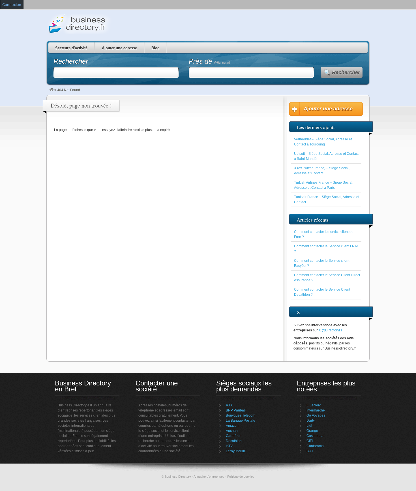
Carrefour (233, 436)
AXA (229, 405)
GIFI (309, 441)
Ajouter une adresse (119, 48)
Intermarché (315, 410)
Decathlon (234, 441)
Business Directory (103, 24)
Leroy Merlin (235, 451)
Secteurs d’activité (71, 48)
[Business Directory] (51, 90)
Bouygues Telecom (240, 415)
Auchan (232, 431)
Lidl (309, 426)
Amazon (232, 426)
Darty (310, 421)
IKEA (229, 446)
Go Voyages (315, 415)
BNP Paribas (236, 410)
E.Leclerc (313, 405)
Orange (312, 431)
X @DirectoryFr (330, 330)
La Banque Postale (240, 421)
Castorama (314, 436)
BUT (309, 451)
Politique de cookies (240, 476)
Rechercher (346, 72)
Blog (155, 48)
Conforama (315, 446)
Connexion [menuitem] (11, 4)
